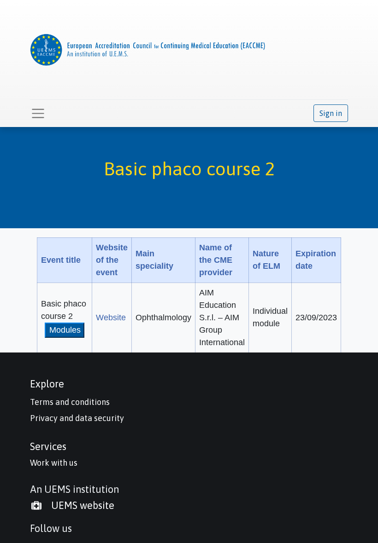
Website (111, 317)
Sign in (330, 113)
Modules (65, 330)
